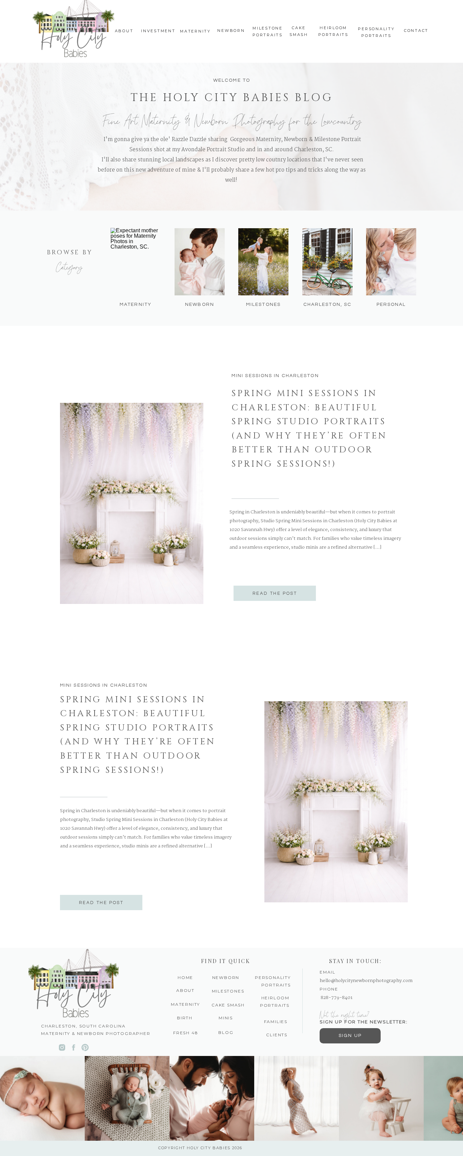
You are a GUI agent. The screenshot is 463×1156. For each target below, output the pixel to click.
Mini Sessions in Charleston (275, 375)
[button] (226, 1032)
